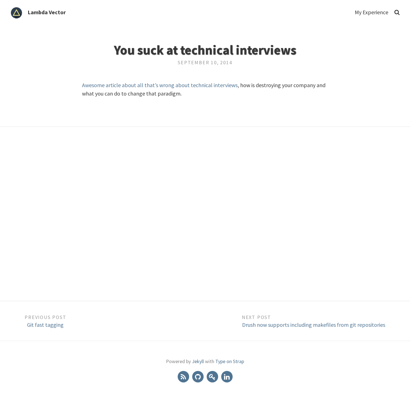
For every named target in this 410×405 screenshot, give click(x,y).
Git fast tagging (45, 324)
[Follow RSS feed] (184, 376)
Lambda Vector (47, 12)
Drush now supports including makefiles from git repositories (313, 324)
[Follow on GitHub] (198, 376)
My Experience (371, 12)
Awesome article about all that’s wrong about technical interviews (160, 85)
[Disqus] (205, 213)
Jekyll (198, 361)
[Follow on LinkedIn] (226, 376)
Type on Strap (229, 361)
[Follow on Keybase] (213, 376)
